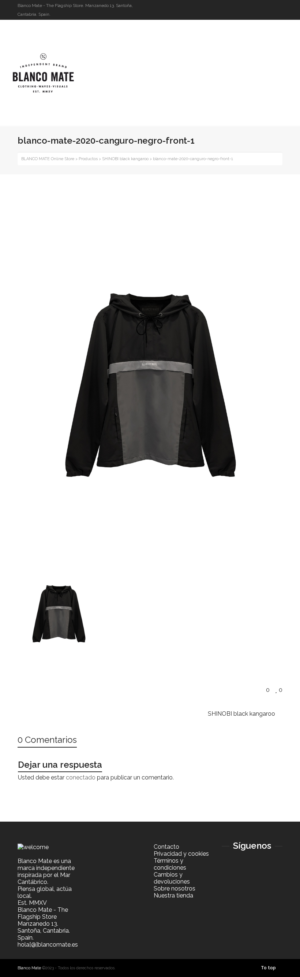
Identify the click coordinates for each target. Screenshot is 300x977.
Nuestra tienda (173, 895)
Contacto (166, 846)
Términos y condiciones (170, 864)
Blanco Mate (29, 968)
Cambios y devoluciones (172, 878)
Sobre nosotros (174, 888)
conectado (80, 777)
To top (268, 967)
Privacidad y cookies (181, 853)
